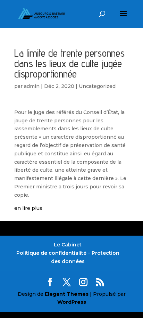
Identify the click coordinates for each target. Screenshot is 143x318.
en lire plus (28, 208)
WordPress (71, 302)
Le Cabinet (68, 245)
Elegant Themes (67, 294)
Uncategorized (97, 86)
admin (32, 86)
